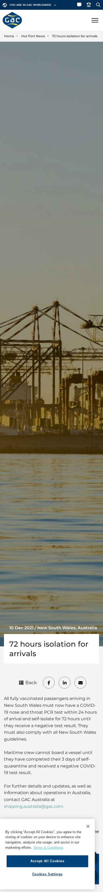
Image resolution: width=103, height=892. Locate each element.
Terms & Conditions (48, 848)
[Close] (88, 826)
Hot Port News (33, 36)
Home (9, 36)
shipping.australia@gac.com (33, 806)
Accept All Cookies (47, 861)
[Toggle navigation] (94, 20)
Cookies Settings (47, 874)
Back (31, 682)
